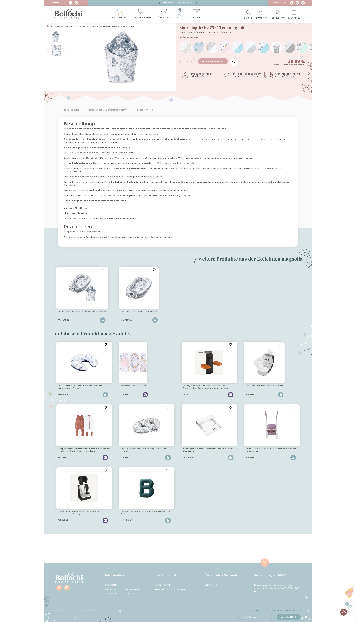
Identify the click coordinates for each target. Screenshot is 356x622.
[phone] (76, 3)
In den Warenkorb (213, 61)
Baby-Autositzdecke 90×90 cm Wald (264, 386)
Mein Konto (277, 18)
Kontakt (196, 17)
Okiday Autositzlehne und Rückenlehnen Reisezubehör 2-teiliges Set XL (78, 512)
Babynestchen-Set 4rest (133, 386)
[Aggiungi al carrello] (102, 320)
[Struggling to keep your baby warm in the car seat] (289, 548)
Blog (180, 17)
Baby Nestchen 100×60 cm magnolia (138, 311)
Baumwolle (97, 26)
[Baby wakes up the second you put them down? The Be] (156, 548)
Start (51, 26)
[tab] (71, 110)
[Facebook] (292, 3)
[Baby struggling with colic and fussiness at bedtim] (111, 548)
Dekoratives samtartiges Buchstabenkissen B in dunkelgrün (145, 512)
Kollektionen (142, 17)
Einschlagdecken (83, 26)
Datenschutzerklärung (122, 589)
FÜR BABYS (70, 26)
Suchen (249, 18)
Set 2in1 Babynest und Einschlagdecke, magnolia (82, 311)
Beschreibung (71, 110)
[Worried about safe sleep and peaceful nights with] (244, 548)
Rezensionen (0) (145, 110)
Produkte (119, 17)
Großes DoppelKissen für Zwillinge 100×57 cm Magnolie (143, 450)
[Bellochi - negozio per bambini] (73, 14)
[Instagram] (297, 3)
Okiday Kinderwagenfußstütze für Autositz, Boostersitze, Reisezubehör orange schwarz (205, 387)
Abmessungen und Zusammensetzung (108, 110)
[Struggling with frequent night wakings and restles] (66, 548)
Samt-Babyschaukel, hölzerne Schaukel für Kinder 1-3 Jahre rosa (271, 450)
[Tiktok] (303, 3)
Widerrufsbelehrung (170, 589)
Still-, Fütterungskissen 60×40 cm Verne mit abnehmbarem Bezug (80, 387)
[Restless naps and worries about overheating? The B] (200, 548)
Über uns (164, 17)
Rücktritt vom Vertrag (121, 594)
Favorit (261, 18)
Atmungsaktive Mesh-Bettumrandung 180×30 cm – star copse (208, 450)
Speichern (59, 26)
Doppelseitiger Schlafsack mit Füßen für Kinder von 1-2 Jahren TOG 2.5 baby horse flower (84, 450)
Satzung (111, 585)
